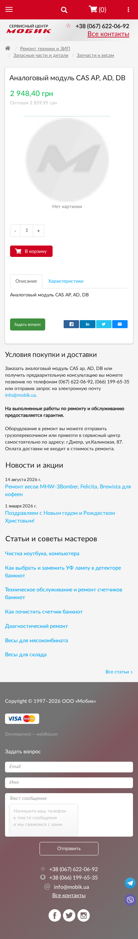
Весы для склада (26, 654)
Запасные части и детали (40, 55)
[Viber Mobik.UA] (130, 900)
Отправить (69, 848)
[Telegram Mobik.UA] (130, 883)
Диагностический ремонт (36, 626)
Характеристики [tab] (65, 281)
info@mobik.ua (20, 395)
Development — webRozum (31, 734)
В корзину (36, 251)
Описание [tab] (26, 281)
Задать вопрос (27, 324)
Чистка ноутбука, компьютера (42, 553)
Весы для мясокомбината (36, 640)
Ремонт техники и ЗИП (45, 48)
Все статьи (117, 672)
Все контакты (108, 34)
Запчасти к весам (95, 55)
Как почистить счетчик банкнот (44, 612)
